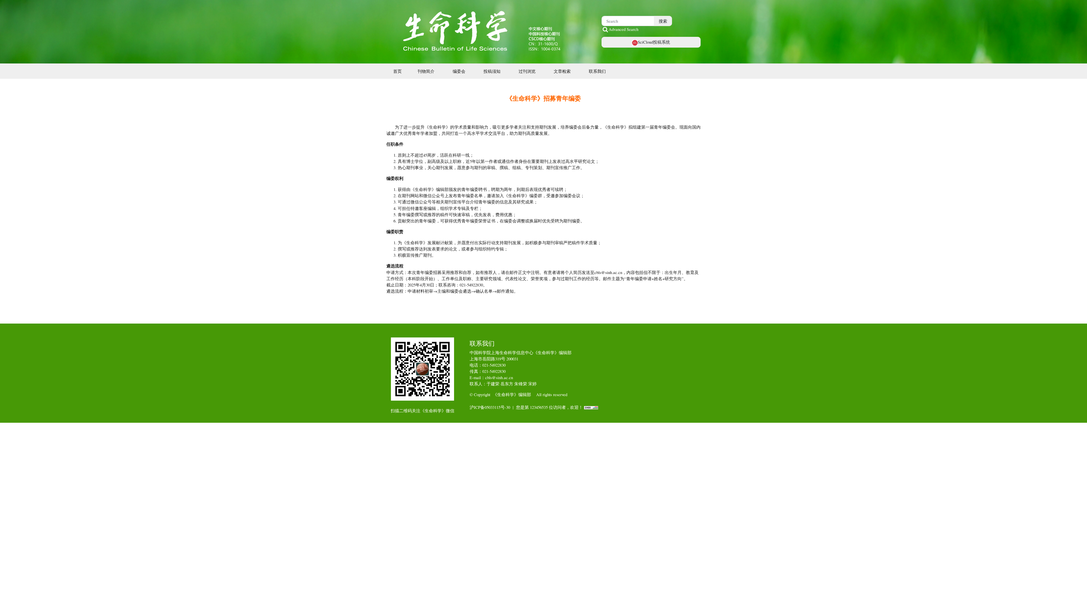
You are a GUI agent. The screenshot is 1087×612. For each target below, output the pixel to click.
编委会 (459, 71)
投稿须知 (491, 71)
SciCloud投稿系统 (654, 42)
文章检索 (562, 71)
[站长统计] (591, 407)
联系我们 (597, 71)
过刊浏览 (527, 71)
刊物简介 (426, 71)
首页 (397, 71)
